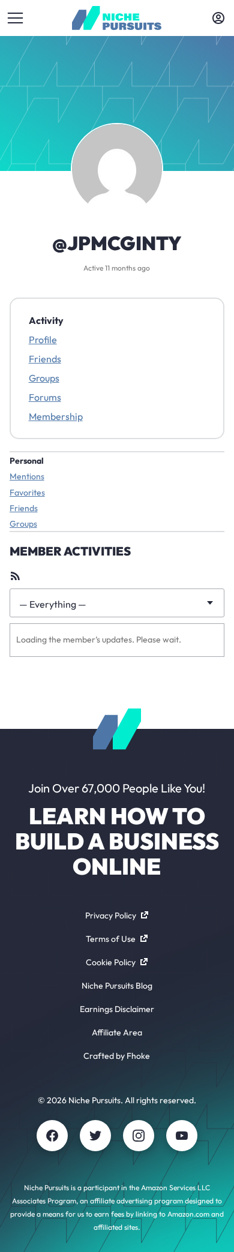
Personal (27, 461)
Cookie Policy (111, 962)
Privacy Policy (110, 915)
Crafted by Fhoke (116, 1055)
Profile (43, 340)
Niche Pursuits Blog (117, 985)
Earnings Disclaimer (117, 1009)
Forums (45, 397)
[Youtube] (181, 1135)
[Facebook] (52, 1135)
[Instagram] (138, 1135)
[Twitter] (95, 1135)
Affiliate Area (117, 1032)
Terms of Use (111, 938)
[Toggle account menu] (218, 18)
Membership (56, 416)
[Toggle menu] (16, 18)
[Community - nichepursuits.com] (116, 18)
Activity (46, 320)
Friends (45, 359)
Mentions (27, 476)
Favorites (27, 492)
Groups (44, 378)
